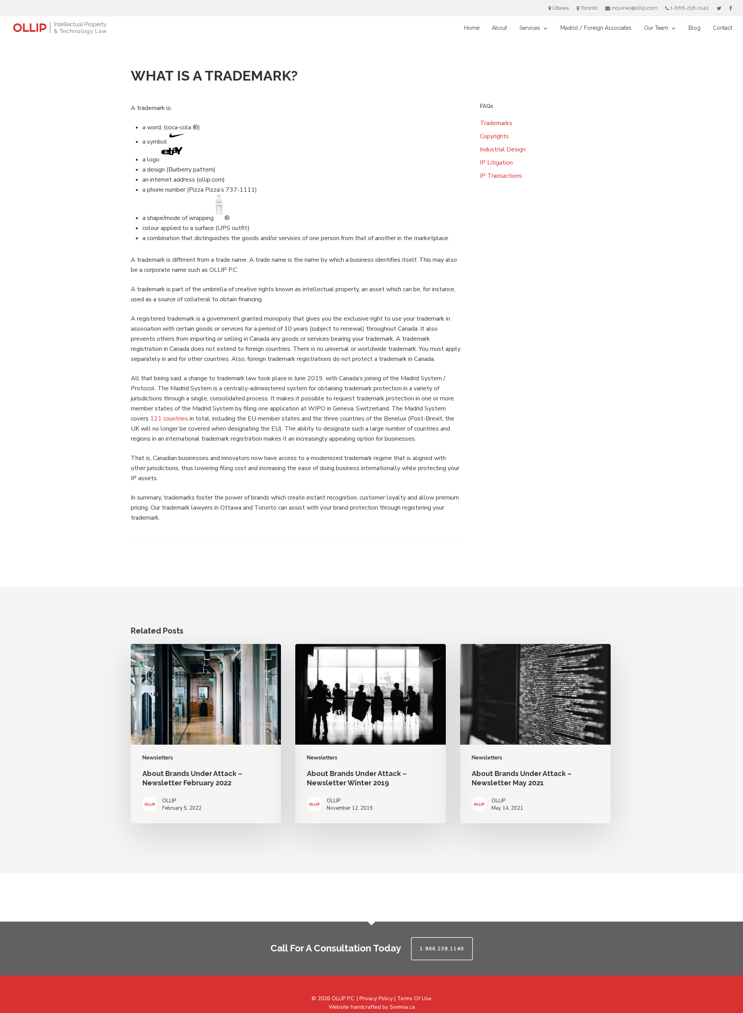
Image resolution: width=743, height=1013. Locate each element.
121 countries (169, 418)
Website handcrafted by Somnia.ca (372, 1007)
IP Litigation (496, 162)
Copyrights (494, 136)
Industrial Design (503, 149)
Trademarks (496, 123)
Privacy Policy (376, 998)
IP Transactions (501, 176)
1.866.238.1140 (442, 949)
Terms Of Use (414, 998)
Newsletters (157, 757)
